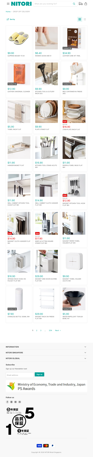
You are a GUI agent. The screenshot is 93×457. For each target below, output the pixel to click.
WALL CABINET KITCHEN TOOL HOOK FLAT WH (18, 204)
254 (50, 330)
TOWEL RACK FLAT (14, 129)
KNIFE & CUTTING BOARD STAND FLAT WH (44, 242)
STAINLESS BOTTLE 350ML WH (19, 316)
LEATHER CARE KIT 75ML (71, 56)
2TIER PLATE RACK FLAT (71, 129)
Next (57, 330)
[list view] (84, 19)
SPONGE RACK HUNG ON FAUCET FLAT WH (17, 280)
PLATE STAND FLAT (42, 129)
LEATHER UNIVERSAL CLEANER (19, 91)
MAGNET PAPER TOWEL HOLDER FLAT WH (71, 242)
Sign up (39, 374)
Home (8, 12)
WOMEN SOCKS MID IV (43, 56)
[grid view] (79, 19)
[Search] (74, 3)
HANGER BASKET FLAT (16, 165)
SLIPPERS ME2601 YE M (16, 56)
